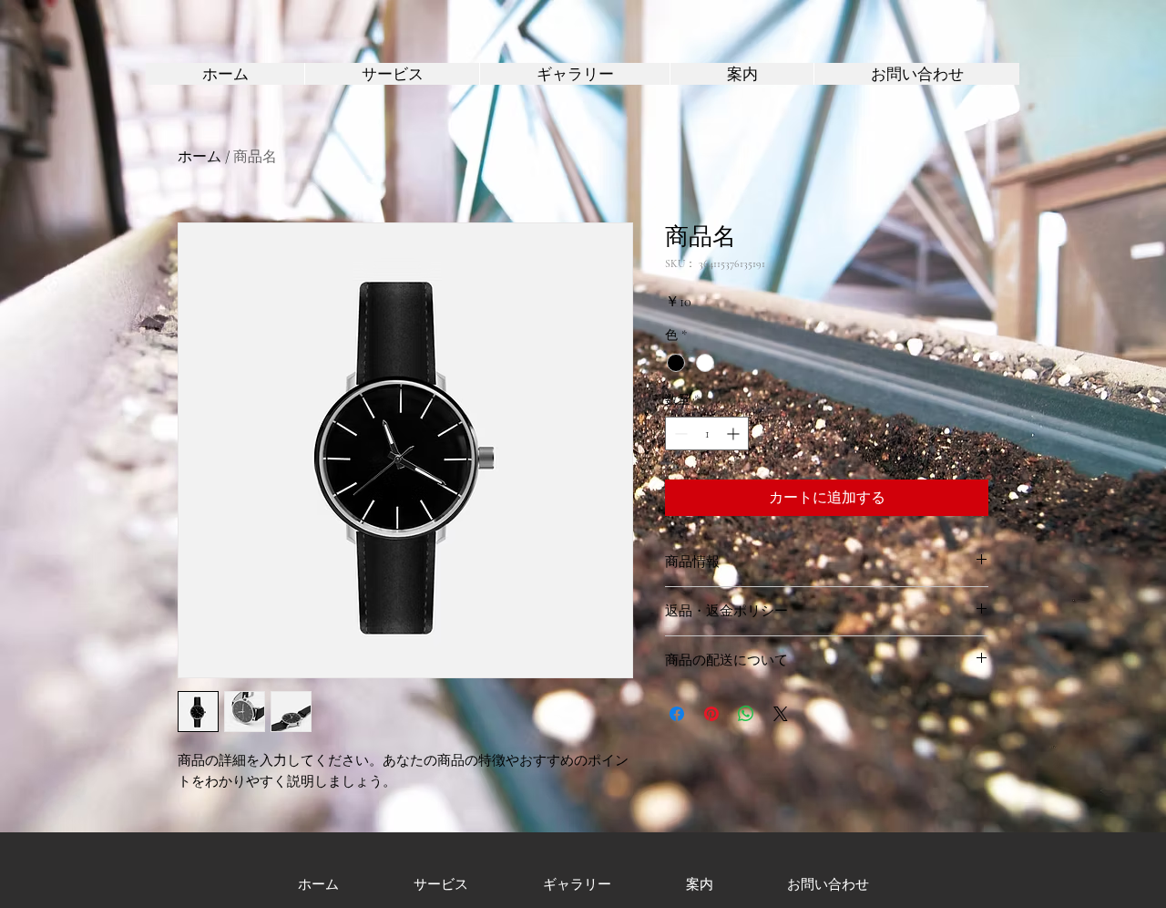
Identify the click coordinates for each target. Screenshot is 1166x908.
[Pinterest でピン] (711, 714)
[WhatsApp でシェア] (746, 714)
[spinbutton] (706, 433)
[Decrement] (679, 433)
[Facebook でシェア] (677, 714)
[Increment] (734, 433)
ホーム (199, 157)
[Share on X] (781, 714)
